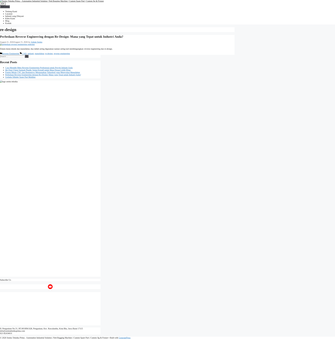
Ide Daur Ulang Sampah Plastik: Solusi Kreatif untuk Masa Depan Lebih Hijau (38, 70)
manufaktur (39, 53)
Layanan (8, 14)
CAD (24, 53)
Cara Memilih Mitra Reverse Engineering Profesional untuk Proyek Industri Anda (39, 68)
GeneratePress (124, 338)
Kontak (8, 23)
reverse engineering (62, 53)
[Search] (27, 56)
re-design (49, 53)
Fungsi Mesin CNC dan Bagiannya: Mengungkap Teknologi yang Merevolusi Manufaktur (42, 72)
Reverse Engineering (10, 53)
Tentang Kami (11, 11)
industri (31, 53)
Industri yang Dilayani (14, 16)
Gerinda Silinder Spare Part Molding (20, 77)
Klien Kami (10, 18)
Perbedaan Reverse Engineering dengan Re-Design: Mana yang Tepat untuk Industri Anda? (61, 36)
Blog (7, 21)
